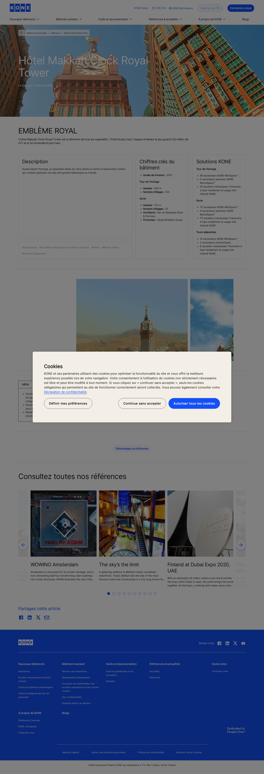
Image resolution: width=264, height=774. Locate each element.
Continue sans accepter (142, 403)
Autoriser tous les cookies (194, 403)
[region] (132, 387)
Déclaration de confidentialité (65, 392)
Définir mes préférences (68, 403)
